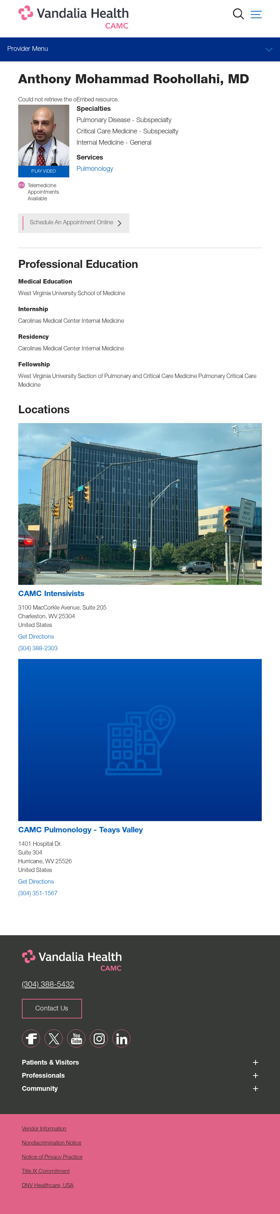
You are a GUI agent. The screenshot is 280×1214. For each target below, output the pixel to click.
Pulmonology (95, 169)
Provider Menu (27, 49)
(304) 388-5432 (48, 985)
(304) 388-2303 (38, 649)
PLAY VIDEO (43, 171)
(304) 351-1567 (38, 894)
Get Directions (36, 637)
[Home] (74, 18)
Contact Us (52, 1009)
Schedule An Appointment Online (71, 223)
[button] (256, 14)
